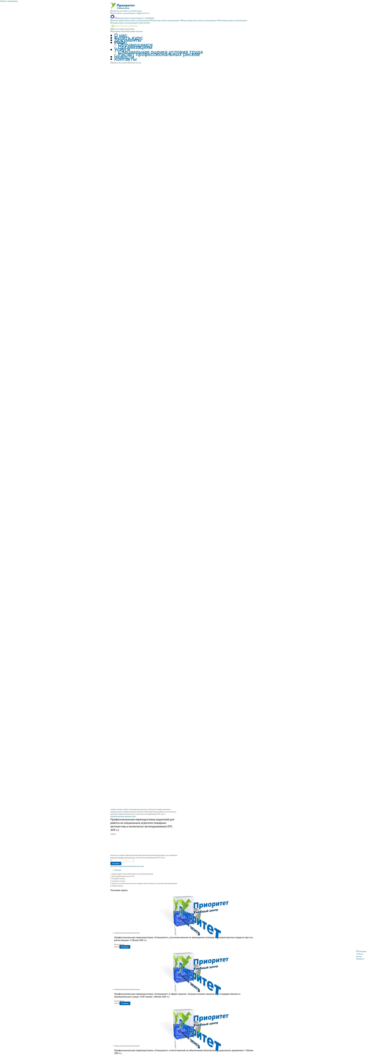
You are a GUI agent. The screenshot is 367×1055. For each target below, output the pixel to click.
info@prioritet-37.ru (143, 13)
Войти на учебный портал (132, 11)
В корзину (115, 863)
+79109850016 (149, 18)
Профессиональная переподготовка (123, 816)
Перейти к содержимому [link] (8, 1)
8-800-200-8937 (144, 23)
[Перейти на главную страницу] (122, 8)
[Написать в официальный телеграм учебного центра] (232, 20)
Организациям (135, 47)
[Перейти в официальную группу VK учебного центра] (165, 20)
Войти (132, 29)
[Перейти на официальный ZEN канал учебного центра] (199, 20)
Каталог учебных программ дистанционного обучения (136, 809)
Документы (127, 40)
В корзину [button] (124, 947)
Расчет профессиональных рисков (159, 54)
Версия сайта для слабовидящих (126, 26)
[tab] (185, 870)
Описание (117, 870)
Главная (113, 809)
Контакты (125, 59)
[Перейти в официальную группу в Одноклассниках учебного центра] (130, 20)
